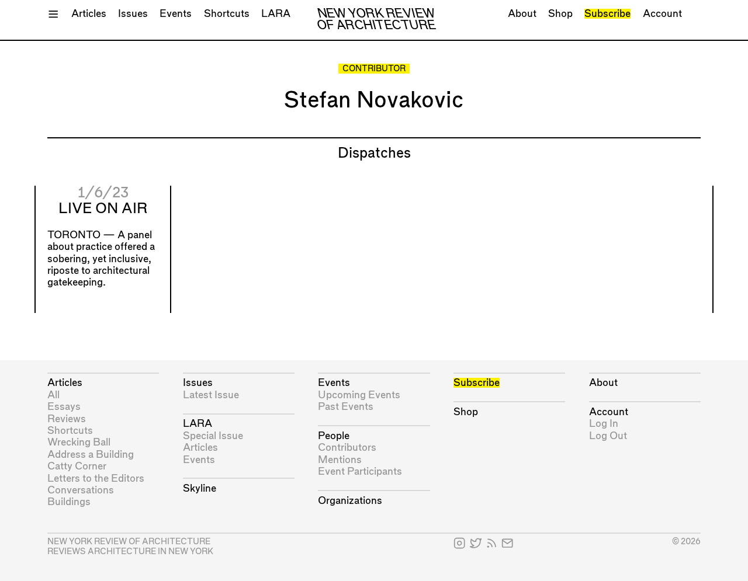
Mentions (340, 460)
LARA (275, 14)
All (53, 395)
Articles (88, 14)
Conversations (80, 490)
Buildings (69, 502)
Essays (64, 407)
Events (176, 14)
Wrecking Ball (78, 442)
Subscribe (607, 14)
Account (662, 14)
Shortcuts (227, 14)
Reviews (66, 419)
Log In (603, 424)
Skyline (199, 488)
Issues (133, 14)
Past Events (345, 407)
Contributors (347, 448)
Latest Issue (211, 395)
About (522, 14)
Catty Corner (76, 466)
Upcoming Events (359, 395)
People (333, 436)
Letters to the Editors (95, 478)
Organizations (350, 501)
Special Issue (213, 436)
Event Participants (360, 471)
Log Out (608, 436)
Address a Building (90, 455)
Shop (560, 14)
